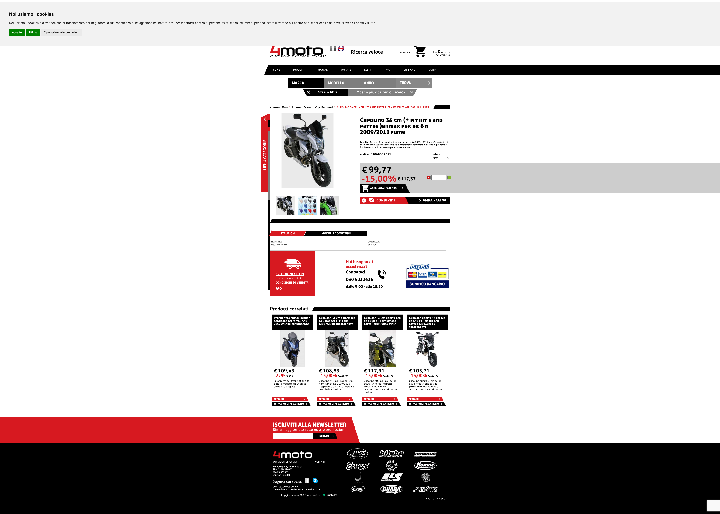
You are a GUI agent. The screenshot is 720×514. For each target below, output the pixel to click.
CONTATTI (434, 69)
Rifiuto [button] (33, 32)
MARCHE (323, 69)
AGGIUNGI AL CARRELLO (383, 188)
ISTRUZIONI (288, 233)
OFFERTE (346, 69)
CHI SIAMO (409, 69)
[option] (307, 152)
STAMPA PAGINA (432, 200)
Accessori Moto (279, 107)
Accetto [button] (17, 32)
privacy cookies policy (285, 486)
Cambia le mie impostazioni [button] (61, 32)
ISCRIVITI (324, 436)
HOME (276, 69)
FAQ (388, 69)
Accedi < (405, 52)
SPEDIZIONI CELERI (290, 274)
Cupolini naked (324, 107)
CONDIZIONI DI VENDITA (292, 282)
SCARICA (372, 244)
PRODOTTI (298, 69)
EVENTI (368, 69)
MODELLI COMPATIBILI (337, 233)
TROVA (405, 83)
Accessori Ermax (302, 107)
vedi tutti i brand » (436, 498)
